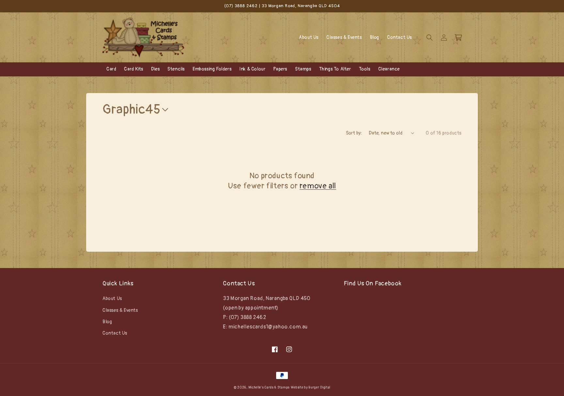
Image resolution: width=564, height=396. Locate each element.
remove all (318, 186)
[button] (429, 37)
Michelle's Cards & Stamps (269, 387)
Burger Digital (319, 387)
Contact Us (114, 333)
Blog (107, 322)
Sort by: (354, 133)
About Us (112, 298)
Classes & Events (120, 310)
